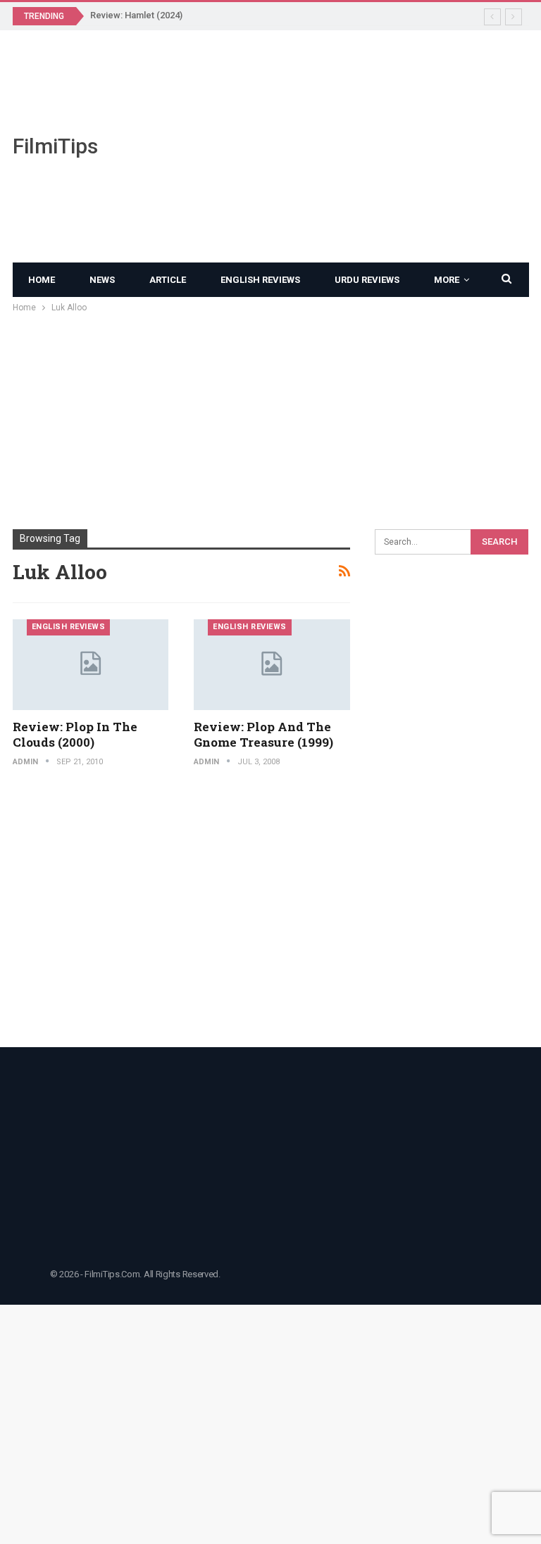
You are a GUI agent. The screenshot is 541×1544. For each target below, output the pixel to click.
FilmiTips (55, 146)
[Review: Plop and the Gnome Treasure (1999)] (272, 664)
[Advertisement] (361, 146)
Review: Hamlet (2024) (136, 15)
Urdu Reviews (367, 279)
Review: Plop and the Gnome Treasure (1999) (263, 734)
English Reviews (260, 279)
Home (41, 279)
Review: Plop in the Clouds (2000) (75, 734)
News (102, 279)
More (446, 279)
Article (167, 279)
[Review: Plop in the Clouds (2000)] (91, 664)
